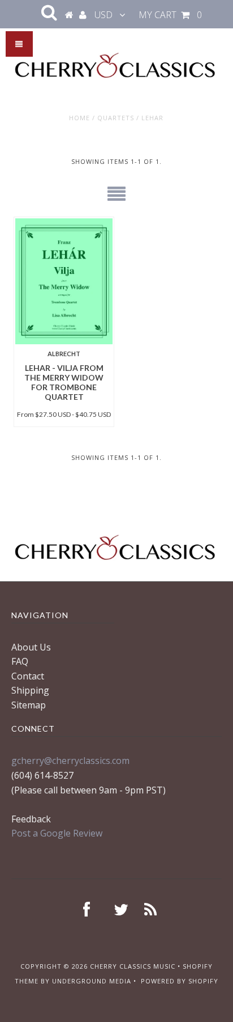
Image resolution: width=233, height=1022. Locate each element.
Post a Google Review (56, 833)
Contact (27, 676)
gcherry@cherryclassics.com (70, 760)
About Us (31, 647)
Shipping (30, 690)
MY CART (170, 15)
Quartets (115, 117)
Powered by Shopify (179, 981)
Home (79, 117)
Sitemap (28, 705)
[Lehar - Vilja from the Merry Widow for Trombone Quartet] (64, 281)
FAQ (19, 661)
